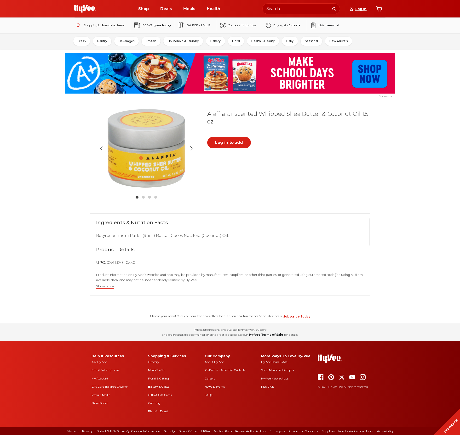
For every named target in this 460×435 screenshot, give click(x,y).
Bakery (215, 41)
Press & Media (101, 395)
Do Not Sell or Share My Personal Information (128, 431)
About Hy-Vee (214, 362)
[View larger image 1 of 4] (146, 148)
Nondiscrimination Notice (355, 431)
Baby (289, 41)
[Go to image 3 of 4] (149, 197)
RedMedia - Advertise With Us (225, 370)
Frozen (151, 41)
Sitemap (72, 431)
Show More (105, 286)
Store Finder (100, 403)
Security (169, 431)
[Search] (334, 9)
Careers (210, 378)
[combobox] (301, 8)
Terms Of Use (188, 431)
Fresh (82, 41)
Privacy (87, 431)
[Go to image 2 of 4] (143, 197)
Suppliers (328, 431)
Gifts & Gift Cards (160, 395)
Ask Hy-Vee (99, 362)
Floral (236, 41)
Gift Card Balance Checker (110, 386)
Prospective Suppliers (303, 431)
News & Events (215, 386)
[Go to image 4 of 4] (156, 197)
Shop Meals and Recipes (277, 370)
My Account (100, 378)
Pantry (102, 41)
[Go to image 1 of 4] (137, 197)
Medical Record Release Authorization (240, 431)
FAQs (208, 395)
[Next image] (191, 148)
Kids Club (267, 386)
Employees (277, 431)
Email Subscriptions (105, 370)
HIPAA (205, 431)
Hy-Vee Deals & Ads (274, 362)
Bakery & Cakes (158, 386)
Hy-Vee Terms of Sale (266, 334)
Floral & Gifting (158, 378)
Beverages (126, 41)
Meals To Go (156, 370)
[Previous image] (101, 148)
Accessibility (385, 431)
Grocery (153, 362)
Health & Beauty (263, 41)
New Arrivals (338, 41)
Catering (154, 403)
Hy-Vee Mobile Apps (274, 378)
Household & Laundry (183, 41)
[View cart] (379, 9)
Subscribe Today (296, 316)
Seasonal (311, 41)
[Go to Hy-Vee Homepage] (85, 9)
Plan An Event (158, 411)
